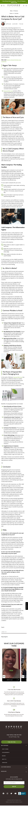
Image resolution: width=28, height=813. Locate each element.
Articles (16, 13)
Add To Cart (10, 680)
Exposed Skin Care (8, 91)
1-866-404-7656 (11, 742)
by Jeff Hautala (8, 23)
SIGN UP (14, 786)
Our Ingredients (6, 752)
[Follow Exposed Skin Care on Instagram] (7, 794)
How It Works (5, 749)
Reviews (4, 755)
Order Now (4, 762)
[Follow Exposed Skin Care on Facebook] (3, 794)
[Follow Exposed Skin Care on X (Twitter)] (11, 794)
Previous (16, 10)
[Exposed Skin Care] (14, 5)
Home (11, 13)
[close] (26, 2)
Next (11, 10)
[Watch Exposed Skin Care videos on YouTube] (15, 794)
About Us (4, 759)
